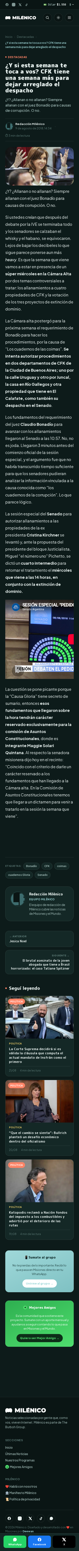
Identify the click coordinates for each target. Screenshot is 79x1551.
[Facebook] (7, 4)
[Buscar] (47, 17)
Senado (43, 875)
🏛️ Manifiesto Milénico (20, 1493)
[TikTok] (26, 4)
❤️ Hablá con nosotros (21, 1486)
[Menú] (69, 17)
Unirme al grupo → (39, 1283)
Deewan (28, 1531)
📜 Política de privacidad (22, 1499)
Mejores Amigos (19, 1467)
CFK (47, 866)
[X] (30, 1518)
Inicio (9, 37)
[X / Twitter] (20, 4)
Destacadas (25, 37)
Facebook (39, 1544)
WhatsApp (15, 1544)
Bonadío (31, 866)
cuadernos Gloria (19, 875)
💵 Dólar (54, 4)
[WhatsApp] (51, 1518)
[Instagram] (13, 4)
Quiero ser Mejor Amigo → (39, 1338)
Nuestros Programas (20, 1460)
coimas (61, 866)
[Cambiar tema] (58, 17)
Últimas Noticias (16, 1454)
